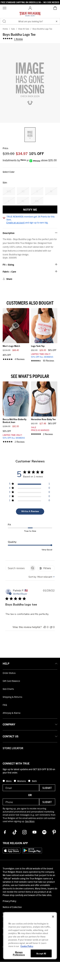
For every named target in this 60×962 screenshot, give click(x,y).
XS (23, 191)
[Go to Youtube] (34, 832)
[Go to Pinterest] (54, 832)
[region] (29, 484)
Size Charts (8, 688)
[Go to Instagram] (24, 832)
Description (8, 233)
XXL (37, 201)
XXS (9, 191)
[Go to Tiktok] (14, 832)
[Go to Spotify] (44, 832)
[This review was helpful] (45, 627)
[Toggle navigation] (5, 8)
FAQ (5, 704)
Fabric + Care (9, 271)
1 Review (18, 38)
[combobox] (41, 576)
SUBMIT (47, 787)
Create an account (15, 222)
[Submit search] (4, 21)
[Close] (53, 916)
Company (9, 724)
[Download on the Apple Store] (11, 850)
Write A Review (30, 511)
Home (5, 28)
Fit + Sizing (8, 264)
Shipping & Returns (12, 696)
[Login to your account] (30, 8)
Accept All (41, 953)
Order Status (9, 672)
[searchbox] (17, 568)
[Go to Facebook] (5, 832)
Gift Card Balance (11, 680)
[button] (56, 21)
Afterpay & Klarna (11, 712)
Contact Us (10, 736)
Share (9, 278)
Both (34, 780)
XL (23, 201)
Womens (21, 780)
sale (13, 28)
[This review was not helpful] (51, 627)
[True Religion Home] (30, 15)
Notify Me (30, 209)
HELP (6, 663)
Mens (9, 780)
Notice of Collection (12, 906)
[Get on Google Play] (32, 850)
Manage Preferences (19, 953)
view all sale (23, 28)
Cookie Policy (26, 946)
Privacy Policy (9, 900)
